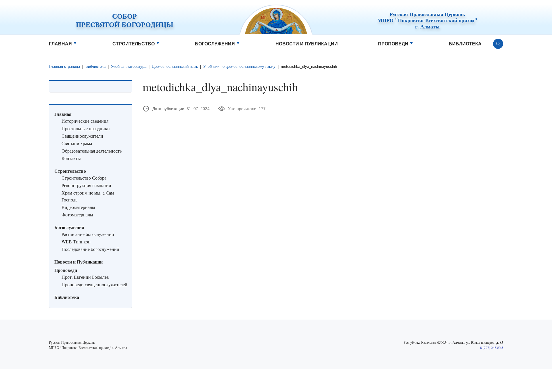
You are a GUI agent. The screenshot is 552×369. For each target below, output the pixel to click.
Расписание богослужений (88, 234)
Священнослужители (82, 136)
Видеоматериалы (78, 207)
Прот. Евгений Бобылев (85, 277)
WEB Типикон (76, 242)
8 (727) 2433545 (491, 347)
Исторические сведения (85, 121)
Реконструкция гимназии (86, 185)
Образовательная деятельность (92, 151)
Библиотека (465, 43)
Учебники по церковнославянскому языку (239, 66)
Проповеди (393, 43)
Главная (60, 43)
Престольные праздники (86, 128)
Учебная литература (128, 66)
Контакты (71, 158)
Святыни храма (77, 143)
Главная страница (64, 66)
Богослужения (215, 43)
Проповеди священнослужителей (94, 284)
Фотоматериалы (77, 215)
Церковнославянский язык (175, 66)
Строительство (133, 43)
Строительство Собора (84, 178)
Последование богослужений (90, 249)
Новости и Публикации (306, 43)
